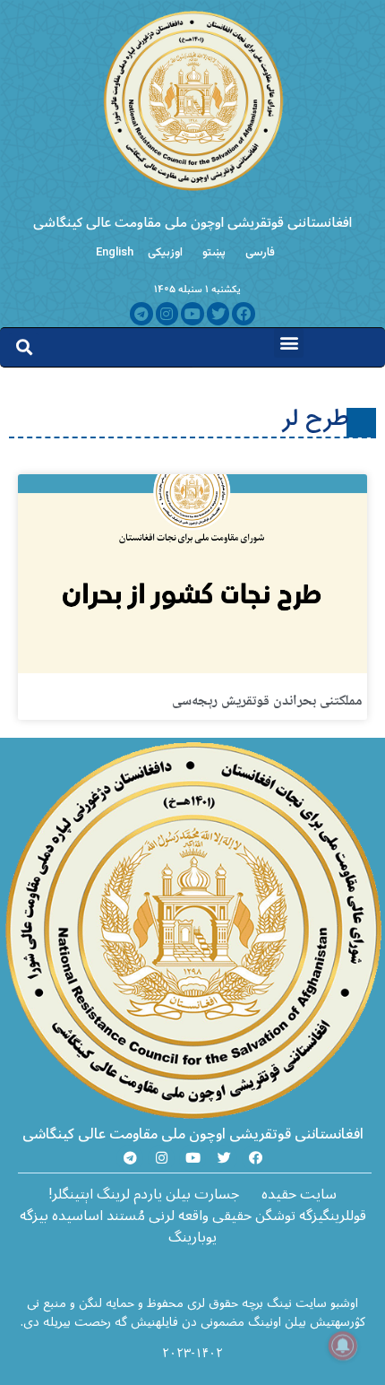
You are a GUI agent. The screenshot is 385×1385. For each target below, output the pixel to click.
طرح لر (316, 419)
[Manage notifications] (343, 1345)
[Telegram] (141, 313)
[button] (289, 343)
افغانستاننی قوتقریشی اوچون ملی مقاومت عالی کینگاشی (192, 222)
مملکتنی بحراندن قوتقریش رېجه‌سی (267, 701)
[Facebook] (243, 313)
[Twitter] (218, 313)
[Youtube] (192, 313)
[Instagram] (167, 313)
